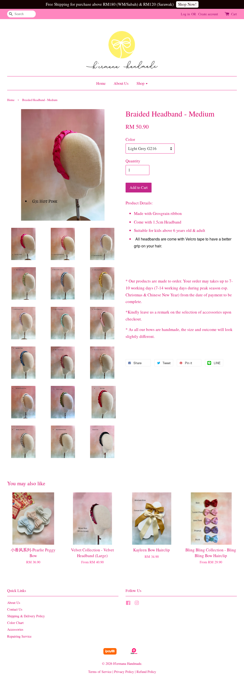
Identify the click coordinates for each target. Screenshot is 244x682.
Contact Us (14, 609)
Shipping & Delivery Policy (26, 616)
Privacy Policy (124, 671)
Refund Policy (146, 671)
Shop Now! (187, 4)
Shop (141, 83)
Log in (185, 14)
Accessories (15, 629)
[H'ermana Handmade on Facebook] (128, 603)
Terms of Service (100, 671)
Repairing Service (19, 636)
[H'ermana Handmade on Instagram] (136, 603)
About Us (121, 83)
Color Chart (15, 622)
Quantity (133, 161)
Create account (208, 14)
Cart (234, 14)
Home (101, 83)
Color (130, 139)
